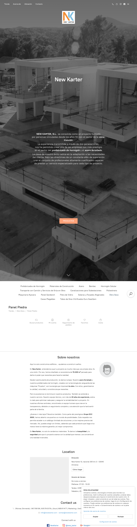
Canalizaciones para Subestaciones (85, 290)
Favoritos (84, 323)
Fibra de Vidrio (66, 295)
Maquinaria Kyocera (27, 295)
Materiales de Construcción (62, 286)
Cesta (100, 323)
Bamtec (92, 286)
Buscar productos (36, 323)
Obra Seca (113, 295)
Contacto (39, 4)
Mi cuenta (52, 323)
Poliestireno (111, 290)
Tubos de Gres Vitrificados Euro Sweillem (78, 299)
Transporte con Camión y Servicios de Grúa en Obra (42, 290)
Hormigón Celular (108, 286)
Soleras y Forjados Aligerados (91, 295)
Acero (81, 286)
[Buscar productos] (131, 294)
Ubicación (28, 4)
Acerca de (17, 4)
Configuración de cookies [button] (108, 522)
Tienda (6, 4)
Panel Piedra (32, 311)
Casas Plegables (48, 299)
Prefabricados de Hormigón (33, 286)
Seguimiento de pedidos (68, 324)
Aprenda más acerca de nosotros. (94, 511)
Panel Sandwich (48, 295)
